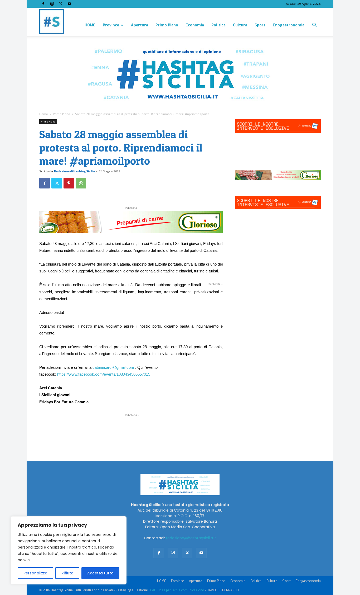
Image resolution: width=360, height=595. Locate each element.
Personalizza (35, 573)
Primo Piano (166, 25)
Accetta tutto (100, 573)
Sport (260, 25)
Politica (218, 25)
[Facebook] (43, 3)
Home (43, 114)
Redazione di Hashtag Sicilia (74, 171)
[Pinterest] (69, 183)
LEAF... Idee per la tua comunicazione (176, 590)
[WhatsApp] (81, 183)
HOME (90, 25)
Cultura (240, 25)
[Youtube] (69, 3)
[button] (314, 25)
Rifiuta (67, 573)
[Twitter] (61, 3)
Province (111, 25)
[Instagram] (52, 3)
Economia (195, 25)
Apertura (139, 25)
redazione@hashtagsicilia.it (191, 538)
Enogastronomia (288, 25)
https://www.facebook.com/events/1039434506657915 (103, 374)
